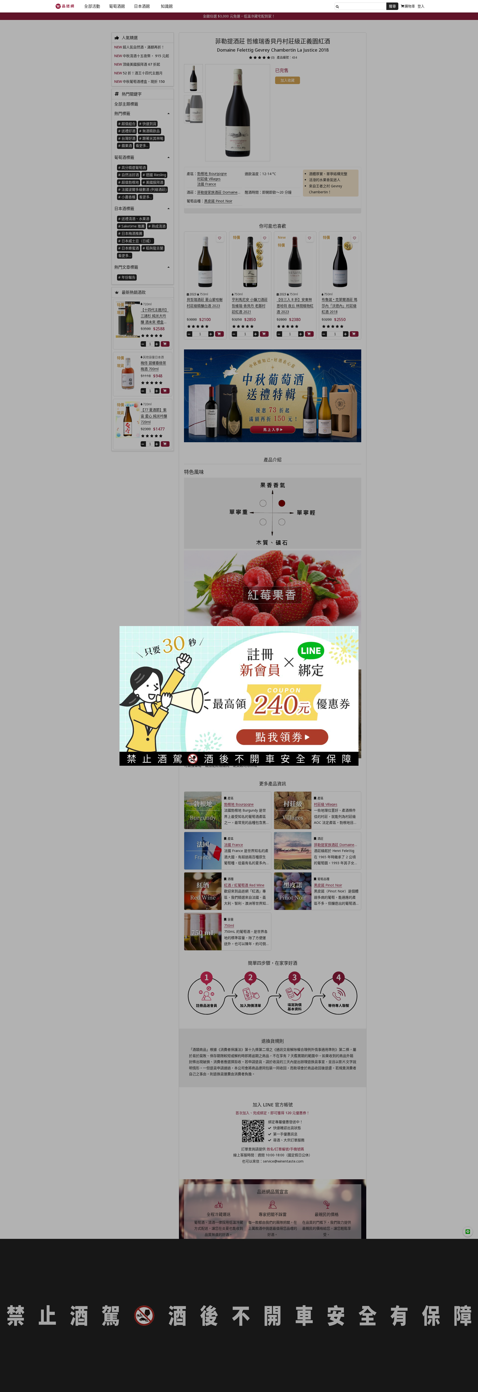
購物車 (410, 6)
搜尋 (392, 6)
